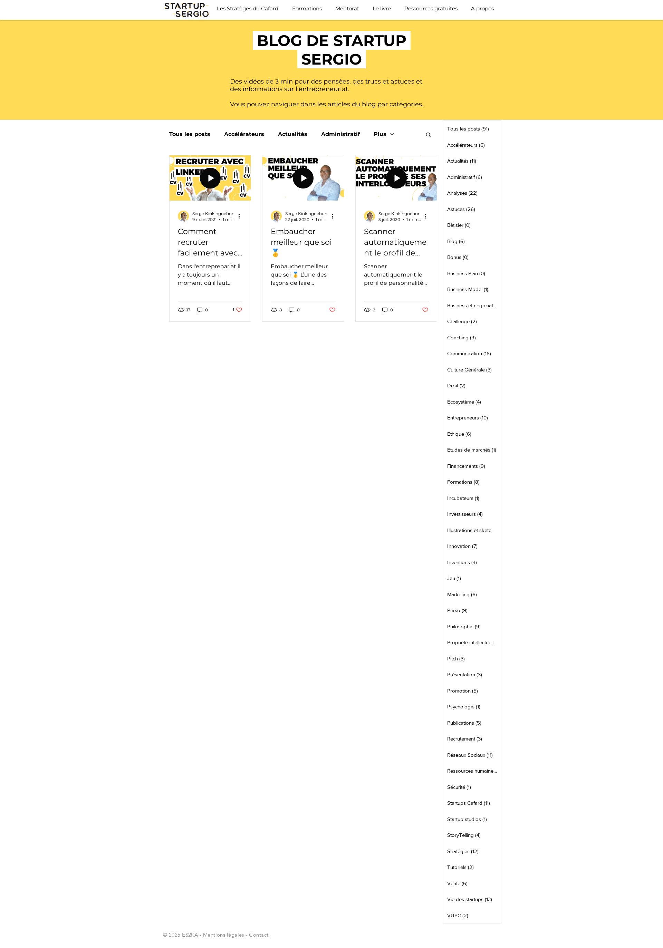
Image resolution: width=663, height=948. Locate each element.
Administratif (340, 134)
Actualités (292, 134)
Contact (258, 934)
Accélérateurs (244, 134)
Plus (380, 134)
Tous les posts (189, 134)
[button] (428, 135)
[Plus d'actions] (241, 216)
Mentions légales (223, 934)
